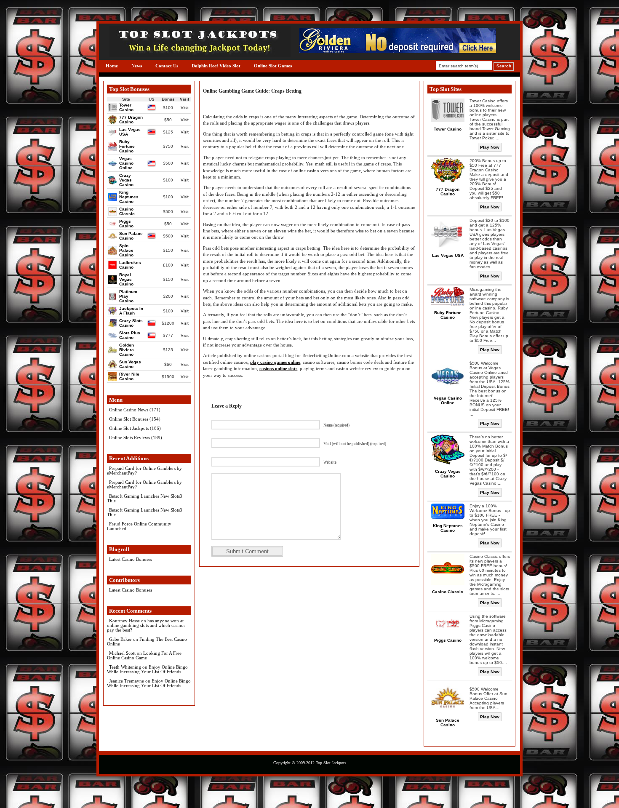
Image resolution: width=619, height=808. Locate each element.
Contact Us (166, 65)
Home (112, 65)
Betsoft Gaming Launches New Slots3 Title (144, 498)
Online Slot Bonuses (128, 418)
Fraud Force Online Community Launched (139, 526)
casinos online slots (278, 368)
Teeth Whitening (125, 666)
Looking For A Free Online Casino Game (144, 655)
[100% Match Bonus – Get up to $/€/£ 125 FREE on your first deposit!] (397, 51)
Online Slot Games (273, 65)
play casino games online (275, 362)
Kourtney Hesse (124, 620)
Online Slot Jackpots (129, 428)
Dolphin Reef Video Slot (216, 65)
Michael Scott (122, 653)
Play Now (489, 147)
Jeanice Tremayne (126, 680)
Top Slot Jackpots (331, 762)
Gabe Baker (120, 639)
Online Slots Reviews (129, 437)
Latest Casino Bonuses (130, 559)
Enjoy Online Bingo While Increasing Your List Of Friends (147, 669)
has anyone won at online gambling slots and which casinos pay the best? (146, 625)
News (136, 65)
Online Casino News (128, 409)
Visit (185, 107)
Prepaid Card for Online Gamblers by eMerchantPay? (144, 470)
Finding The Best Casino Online (147, 641)
